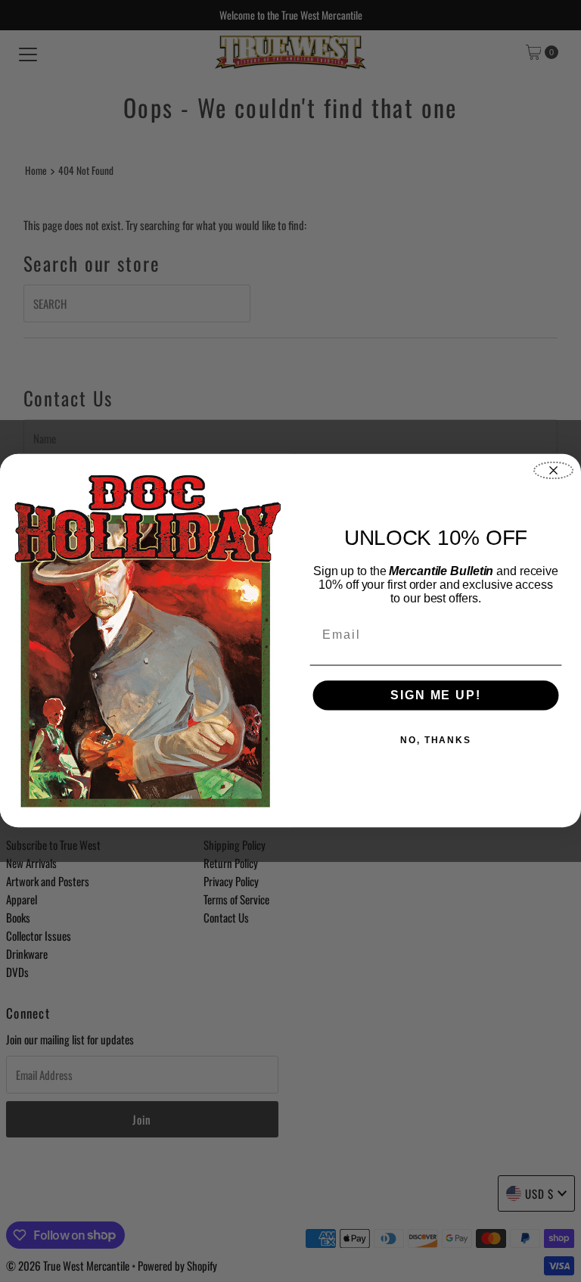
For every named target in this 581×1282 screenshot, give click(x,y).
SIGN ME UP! (435, 695)
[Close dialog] (553, 471)
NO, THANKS (435, 740)
